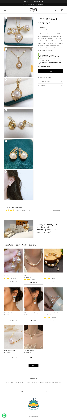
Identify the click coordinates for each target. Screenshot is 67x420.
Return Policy (21, 382)
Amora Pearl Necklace (29, 350)
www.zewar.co (35, 416)
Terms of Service (49, 382)
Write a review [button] (56, 210)
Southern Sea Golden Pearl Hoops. (12, 274)
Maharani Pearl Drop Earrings (31, 313)
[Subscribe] (46, 391)
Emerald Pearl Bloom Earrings (11, 313)
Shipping (40, 29)
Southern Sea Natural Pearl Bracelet (52, 313)
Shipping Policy (31, 382)
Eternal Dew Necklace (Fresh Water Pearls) (32, 274)
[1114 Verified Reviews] (33, 410)
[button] (5, 10)
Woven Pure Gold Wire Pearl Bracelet (52, 274)
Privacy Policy (40, 382)
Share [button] (40, 90)
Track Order (58, 382)
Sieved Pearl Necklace (9, 350)
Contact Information (11, 382)
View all (33, 365)
